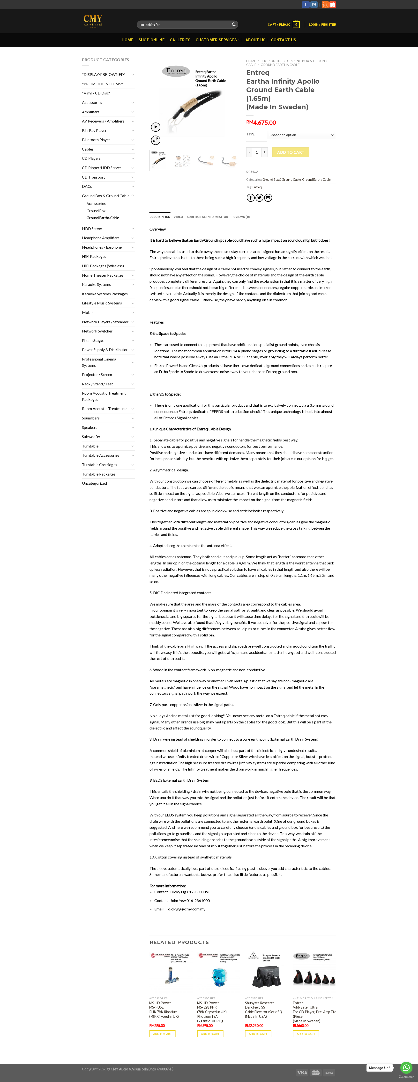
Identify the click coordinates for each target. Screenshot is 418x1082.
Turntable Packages (98, 474)
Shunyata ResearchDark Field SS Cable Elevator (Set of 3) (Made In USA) (264, 1009)
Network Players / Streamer (105, 321)
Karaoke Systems (96, 284)
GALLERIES (180, 40)
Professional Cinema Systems (99, 362)
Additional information (207, 217)
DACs (87, 186)
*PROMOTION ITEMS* (102, 83)
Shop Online (152, 40)
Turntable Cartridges (99, 464)
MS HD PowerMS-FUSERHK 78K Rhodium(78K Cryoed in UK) (164, 1009)
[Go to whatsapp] (406, 1068)
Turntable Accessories (100, 455)
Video (178, 217)
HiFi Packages (94, 256)
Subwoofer (91, 436)
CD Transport (93, 177)
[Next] (231, 101)
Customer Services (216, 40)
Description (160, 217)
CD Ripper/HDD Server (101, 167)
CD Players (91, 158)
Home (127, 40)
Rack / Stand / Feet (97, 384)
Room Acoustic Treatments (104, 408)
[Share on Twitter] (259, 198)
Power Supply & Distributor (105, 349)
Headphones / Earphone (102, 247)
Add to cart (290, 152)
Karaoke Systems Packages (105, 293)
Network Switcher (97, 331)
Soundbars (91, 418)
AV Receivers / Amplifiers (103, 121)
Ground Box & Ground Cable (105, 195)
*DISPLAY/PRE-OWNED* (104, 74)
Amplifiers (90, 111)
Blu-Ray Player (94, 130)
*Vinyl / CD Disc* (96, 93)
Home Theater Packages (102, 275)
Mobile (88, 312)
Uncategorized (94, 483)
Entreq (257, 187)
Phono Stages (93, 340)
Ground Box (96, 211)
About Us (256, 40)
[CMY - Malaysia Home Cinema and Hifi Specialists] (106, 21)
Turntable (90, 446)
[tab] (160, 217)
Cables (88, 149)
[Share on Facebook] (251, 198)
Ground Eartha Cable (103, 218)
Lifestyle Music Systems (102, 303)
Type (250, 134)
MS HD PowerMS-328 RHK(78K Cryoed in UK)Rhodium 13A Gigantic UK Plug (212, 1012)
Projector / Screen (97, 374)
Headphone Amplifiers (100, 237)
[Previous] (157, 101)
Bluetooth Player (96, 139)
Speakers (89, 427)
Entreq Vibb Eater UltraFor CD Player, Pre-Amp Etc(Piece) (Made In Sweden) (314, 1012)
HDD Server (92, 228)
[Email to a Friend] (268, 198)
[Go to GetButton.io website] (406, 1077)
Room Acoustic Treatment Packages (104, 396)
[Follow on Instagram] (314, 4)
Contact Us (283, 40)
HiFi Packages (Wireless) (103, 265)
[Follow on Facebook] (305, 4)
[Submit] (234, 25)
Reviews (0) (240, 217)
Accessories (92, 102)
